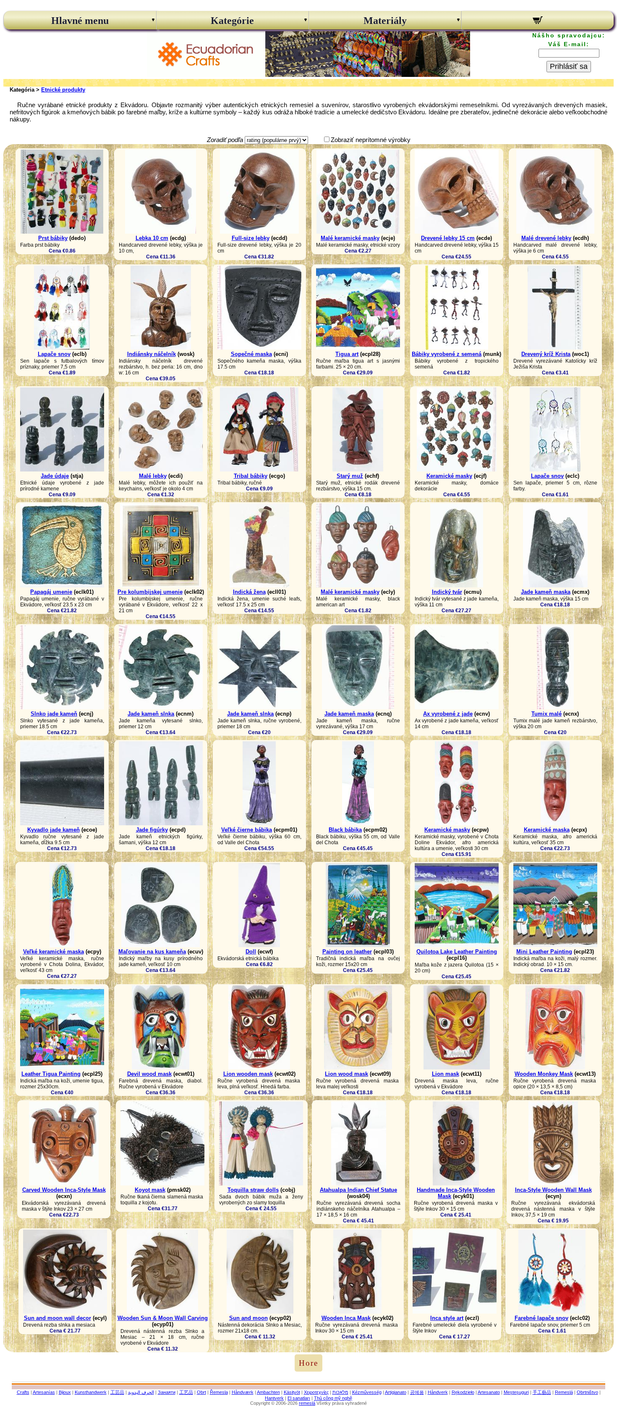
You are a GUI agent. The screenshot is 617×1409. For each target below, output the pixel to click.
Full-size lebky (250, 238)
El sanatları (299, 1398)
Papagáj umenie (51, 592)
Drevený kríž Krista (545, 354)
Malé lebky (153, 476)
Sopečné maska (251, 354)
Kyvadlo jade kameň (53, 830)
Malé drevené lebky (546, 238)
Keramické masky (449, 476)
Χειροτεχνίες (316, 1392)
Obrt (201, 1392)
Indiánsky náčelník (151, 354)
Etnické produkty (63, 90)
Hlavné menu (80, 20)
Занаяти (166, 1392)
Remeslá (564, 1392)
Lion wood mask (346, 1074)
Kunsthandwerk (91, 1392)
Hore (308, 1363)
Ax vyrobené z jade (448, 714)
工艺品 (186, 1392)
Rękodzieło (463, 1392)
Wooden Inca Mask (346, 1318)
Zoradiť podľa (225, 139)
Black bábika (345, 830)
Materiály (385, 20)
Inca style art (446, 1318)
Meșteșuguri (516, 1392)
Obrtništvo (587, 1392)
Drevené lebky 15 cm (448, 238)
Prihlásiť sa (569, 66)
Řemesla (219, 1392)
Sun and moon (248, 1318)
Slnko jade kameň (54, 714)
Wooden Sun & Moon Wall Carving (163, 1318)
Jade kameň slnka (151, 714)
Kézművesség (367, 1392)
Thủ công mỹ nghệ (333, 1398)
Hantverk (274, 1398)
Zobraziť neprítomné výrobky (370, 139)
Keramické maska (547, 830)
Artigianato (395, 1392)
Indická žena (249, 592)
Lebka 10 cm (152, 238)
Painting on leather (347, 951)
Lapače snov (54, 354)
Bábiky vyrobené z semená (446, 354)
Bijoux (65, 1392)
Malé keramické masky (350, 238)
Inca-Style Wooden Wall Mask (553, 1190)
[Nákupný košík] (538, 21)
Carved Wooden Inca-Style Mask (64, 1190)
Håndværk (243, 1392)
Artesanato (489, 1392)
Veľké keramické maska (53, 951)
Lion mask (445, 1074)
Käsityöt (292, 1392)
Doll (251, 951)
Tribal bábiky (250, 476)
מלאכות (340, 1392)
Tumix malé (546, 714)
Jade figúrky (152, 830)
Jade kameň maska (545, 592)
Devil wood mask (149, 1074)
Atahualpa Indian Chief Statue (358, 1190)
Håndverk (438, 1392)
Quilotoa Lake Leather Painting (456, 951)
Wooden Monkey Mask (544, 1074)
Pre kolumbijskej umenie (150, 592)
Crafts (23, 1392)
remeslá (307, 1403)
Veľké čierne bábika (246, 830)
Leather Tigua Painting (51, 1074)
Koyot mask (150, 1190)
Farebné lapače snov (541, 1318)
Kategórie (232, 20)
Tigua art (346, 354)
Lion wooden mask (248, 1074)
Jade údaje (55, 476)
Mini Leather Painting (544, 951)
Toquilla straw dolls (253, 1190)
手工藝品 (542, 1392)
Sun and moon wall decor (57, 1318)
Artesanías (44, 1392)
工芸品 (117, 1392)
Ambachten (268, 1392)
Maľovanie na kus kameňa (152, 951)
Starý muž (350, 476)
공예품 (417, 1392)
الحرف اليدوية (141, 1392)
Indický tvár (447, 592)
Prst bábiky (53, 238)
